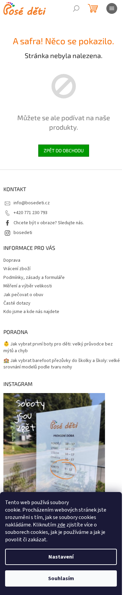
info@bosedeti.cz (32, 203)
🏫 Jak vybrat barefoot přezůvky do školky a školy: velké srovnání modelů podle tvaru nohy (61, 364)
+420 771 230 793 (30, 212)
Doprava (11, 260)
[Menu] (112, 8)
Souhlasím (61, 578)
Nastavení (60, 557)
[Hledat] (76, 8)
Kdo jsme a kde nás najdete (31, 311)
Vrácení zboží (16, 268)
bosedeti (23, 232)
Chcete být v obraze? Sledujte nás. (49, 222)
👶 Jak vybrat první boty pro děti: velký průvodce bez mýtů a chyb (58, 347)
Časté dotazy (16, 303)
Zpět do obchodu (64, 150)
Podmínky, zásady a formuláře (34, 277)
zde (61, 524)
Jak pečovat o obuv (23, 294)
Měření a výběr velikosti (27, 286)
